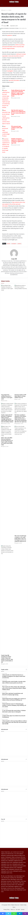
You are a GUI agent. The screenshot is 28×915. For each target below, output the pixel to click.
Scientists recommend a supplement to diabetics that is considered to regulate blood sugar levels (17, 141)
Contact (22, 909)
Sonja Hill (5, 25)
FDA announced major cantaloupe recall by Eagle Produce (16, 127)
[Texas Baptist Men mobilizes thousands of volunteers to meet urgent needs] (7, 339)
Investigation (10, 71)
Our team (18, 909)
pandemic (9, 35)
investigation (13, 243)
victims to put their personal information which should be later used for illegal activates (13, 46)
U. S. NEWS (8, 10)
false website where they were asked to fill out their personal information (13, 204)
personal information (14, 80)
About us (13, 909)
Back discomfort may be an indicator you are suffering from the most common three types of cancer (18, 112)
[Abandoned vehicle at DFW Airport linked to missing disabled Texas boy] (21, 339)
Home (3, 10)
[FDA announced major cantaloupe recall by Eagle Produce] (6, 131)
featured (8, 243)
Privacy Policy (7, 909)
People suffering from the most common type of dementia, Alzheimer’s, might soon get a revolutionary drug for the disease (18, 93)
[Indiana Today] (14, 2)
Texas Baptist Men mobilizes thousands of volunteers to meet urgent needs (6, 397)
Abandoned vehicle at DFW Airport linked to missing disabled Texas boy (20, 396)
